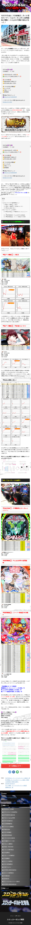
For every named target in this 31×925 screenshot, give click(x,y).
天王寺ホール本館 (9, 809)
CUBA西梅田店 (8, 823)
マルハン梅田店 (8, 844)
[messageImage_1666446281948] (15, 761)
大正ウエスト (7, 867)
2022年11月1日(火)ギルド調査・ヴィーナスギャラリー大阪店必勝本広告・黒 (16, 785)
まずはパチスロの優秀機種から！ (11, 203)
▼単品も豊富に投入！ (11, 208)
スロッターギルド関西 (15, 919)
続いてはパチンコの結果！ (10, 209)
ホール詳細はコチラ (15, 766)
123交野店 (7, 852)
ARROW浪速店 (8, 835)
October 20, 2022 (7, 102)
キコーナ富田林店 (9, 873)
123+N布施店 (7, 832)
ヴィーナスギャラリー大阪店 (12, 881)
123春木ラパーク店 (9, 841)
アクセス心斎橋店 (9, 826)
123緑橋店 (7, 858)
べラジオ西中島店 (9, 849)
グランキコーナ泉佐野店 (10, 812)
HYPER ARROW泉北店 (10, 884)
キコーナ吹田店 (8, 861)
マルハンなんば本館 (9, 818)
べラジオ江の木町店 (9, 838)
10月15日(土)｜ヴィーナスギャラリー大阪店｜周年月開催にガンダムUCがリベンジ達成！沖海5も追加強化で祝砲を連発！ (17, 780)
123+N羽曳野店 (8, 864)
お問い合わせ (18, 915)
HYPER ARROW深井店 (10, 870)
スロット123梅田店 (9, 855)
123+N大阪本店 (8, 821)
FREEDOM (7, 829)
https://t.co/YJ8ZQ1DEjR (10, 97)
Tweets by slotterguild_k (9, 797)
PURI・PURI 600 (8, 847)
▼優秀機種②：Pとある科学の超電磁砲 (15, 215)
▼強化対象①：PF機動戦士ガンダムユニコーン (16, 212)
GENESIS (6, 878)
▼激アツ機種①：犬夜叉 (11, 204)
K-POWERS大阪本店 (9, 815)
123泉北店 (7, 876)
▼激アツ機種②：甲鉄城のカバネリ (14, 206)
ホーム (11, 915)
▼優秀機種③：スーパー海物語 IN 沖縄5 (16, 216)
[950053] (15, 473)
